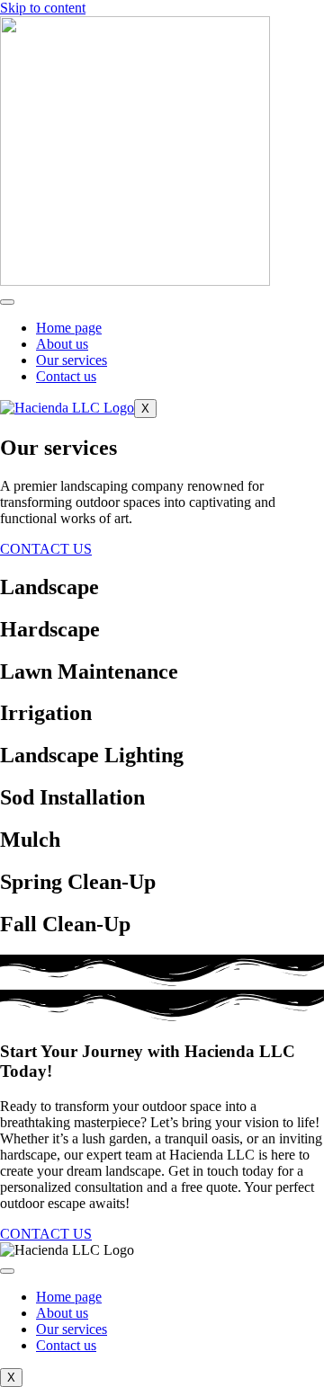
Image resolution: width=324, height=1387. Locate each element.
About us (62, 343)
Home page (69, 327)
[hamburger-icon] (7, 302)
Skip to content (43, 7)
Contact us (66, 376)
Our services (71, 360)
